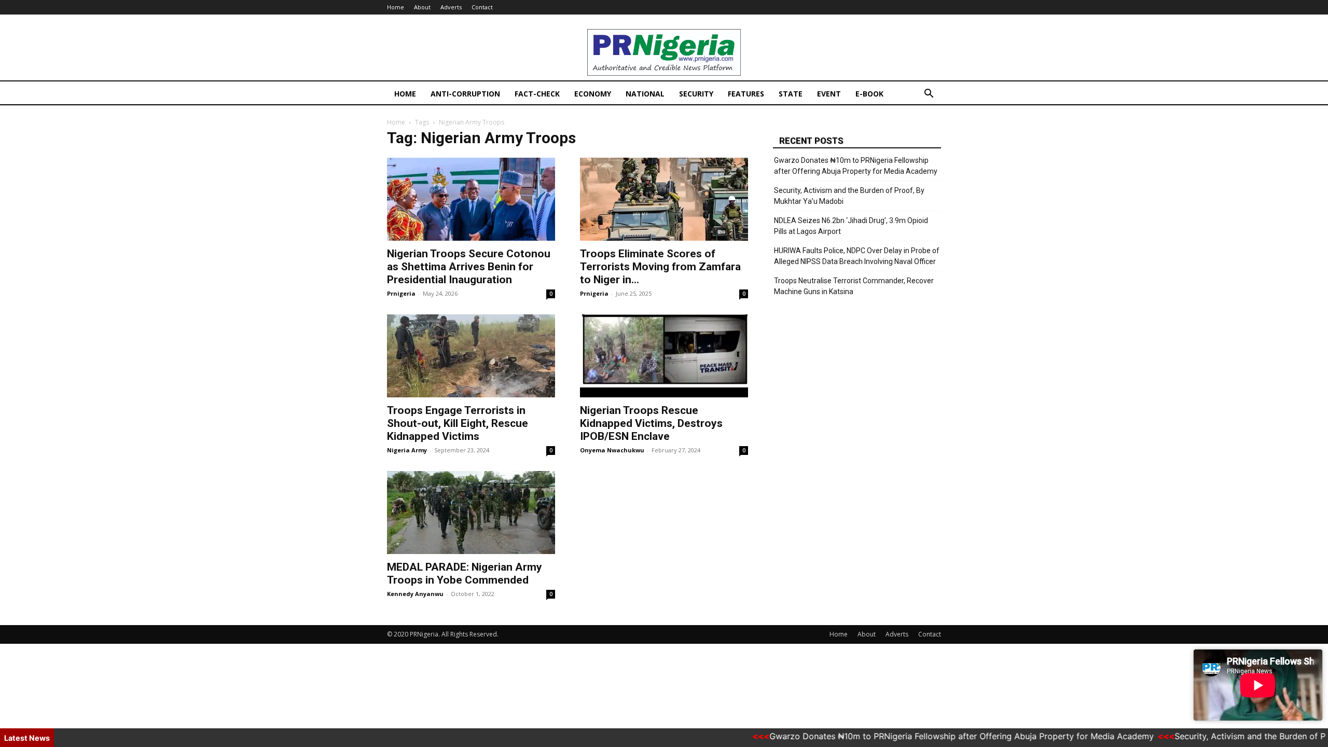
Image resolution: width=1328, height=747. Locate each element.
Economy (592, 94)
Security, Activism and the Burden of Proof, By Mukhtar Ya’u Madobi (849, 195)
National (645, 94)
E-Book (869, 94)
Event (829, 94)
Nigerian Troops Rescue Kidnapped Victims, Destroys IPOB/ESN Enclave (651, 423)
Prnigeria (401, 293)
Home (395, 7)
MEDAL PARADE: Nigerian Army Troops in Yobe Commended (464, 573)
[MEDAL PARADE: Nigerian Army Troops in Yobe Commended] (471, 512)
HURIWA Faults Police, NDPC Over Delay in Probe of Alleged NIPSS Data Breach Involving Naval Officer (856, 256)
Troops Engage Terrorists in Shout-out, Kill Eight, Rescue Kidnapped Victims (457, 423)
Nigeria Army (407, 450)
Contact (482, 7)
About (422, 7)
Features (746, 94)
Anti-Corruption (465, 94)
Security (696, 94)
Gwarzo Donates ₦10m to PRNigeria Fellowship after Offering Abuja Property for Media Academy (855, 165)
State (791, 94)
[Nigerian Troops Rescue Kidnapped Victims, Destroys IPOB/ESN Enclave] (664, 355)
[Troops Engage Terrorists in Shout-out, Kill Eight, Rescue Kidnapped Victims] (471, 355)
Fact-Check (537, 94)
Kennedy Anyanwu (415, 594)
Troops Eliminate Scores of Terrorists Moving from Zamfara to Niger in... (660, 266)
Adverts (451, 7)
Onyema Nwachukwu (612, 450)
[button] (928, 95)
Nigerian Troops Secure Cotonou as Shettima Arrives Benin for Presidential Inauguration (468, 266)
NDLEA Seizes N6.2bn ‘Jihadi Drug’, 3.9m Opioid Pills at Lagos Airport (851, 226)
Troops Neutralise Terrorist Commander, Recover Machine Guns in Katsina (854, 286)
